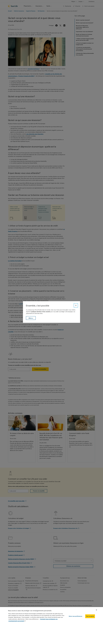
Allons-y (31, 318)
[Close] (76, 305)
